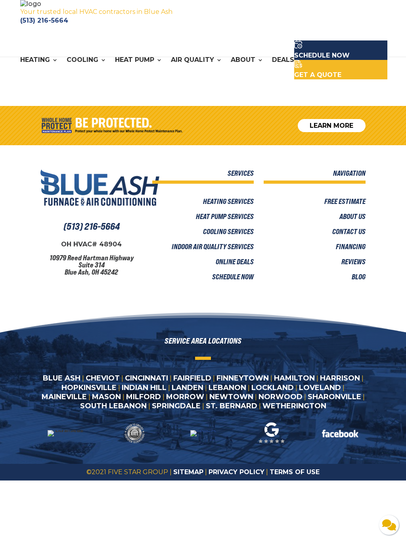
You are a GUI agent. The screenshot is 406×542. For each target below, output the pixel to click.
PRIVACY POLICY (236, 472)
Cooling (82, 60)
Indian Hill (144, 387)
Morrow (185, 396)
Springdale (176, 406)
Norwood (281, 396)
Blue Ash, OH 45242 (91, 271)
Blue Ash (61, 378)
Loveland (320, 387)
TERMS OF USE (295, 472)
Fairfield (192, 378)
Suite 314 (92, 264)
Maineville (64, 396)
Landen (187, 387)
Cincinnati (146, 378)
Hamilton (294, 378)
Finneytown (242, 378)
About (243, 60)
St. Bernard (231, 406)
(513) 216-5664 (44, 20)
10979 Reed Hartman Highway (92, 257)
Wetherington (294, 406)
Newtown (231, 396)
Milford (143, 396)
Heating (35, 60)
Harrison (340, 378)
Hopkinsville (89, 387)
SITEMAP (188, 472)
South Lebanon (113, 406)
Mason (106, 396)
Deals (283, 60)
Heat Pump (134, 60)
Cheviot (103, 378)
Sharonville (334, 396)
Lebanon (227, 387)
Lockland (272, 387)
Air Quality (192, 60)
